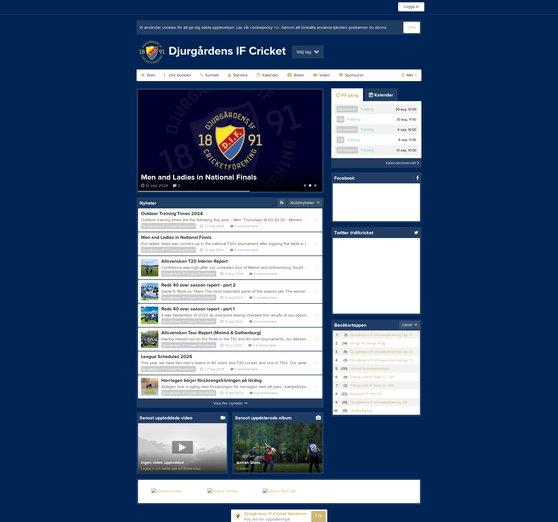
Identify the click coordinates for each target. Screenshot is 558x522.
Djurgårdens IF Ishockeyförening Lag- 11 (381, 334)
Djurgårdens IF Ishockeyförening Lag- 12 (381, 351)
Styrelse (240, 75)
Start (150, 75)
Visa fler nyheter (228, 403)
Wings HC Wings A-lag (368, 343)
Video (324, 75)
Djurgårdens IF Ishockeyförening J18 (378, 402)
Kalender (269, 75)
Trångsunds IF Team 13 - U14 (372, 385)
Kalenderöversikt (401, 163)
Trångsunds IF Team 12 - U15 (372, 377)
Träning (367, 109)
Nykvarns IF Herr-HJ (366, 394)
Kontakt (211, 75)
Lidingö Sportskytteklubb (369, 368)
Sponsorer (354, 75)
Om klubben (179, 75)
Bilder (298, 75)
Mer (410, 75)
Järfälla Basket (361, 410)
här (276, 27)
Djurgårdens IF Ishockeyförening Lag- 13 (381, 360)
